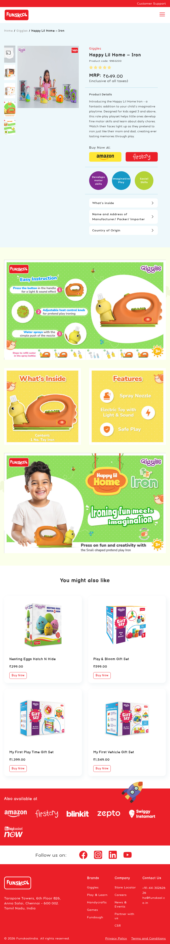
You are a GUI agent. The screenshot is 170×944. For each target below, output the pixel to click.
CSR (118, 925)
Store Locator (125, 887)
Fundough (95, 917)
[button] (9, 54)
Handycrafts (97, 902)
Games (92, 909)
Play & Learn (97, 895)
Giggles (22, 31)
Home (8, 31)
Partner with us (124, 916)
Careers (121, 895)
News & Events (121, 904)
